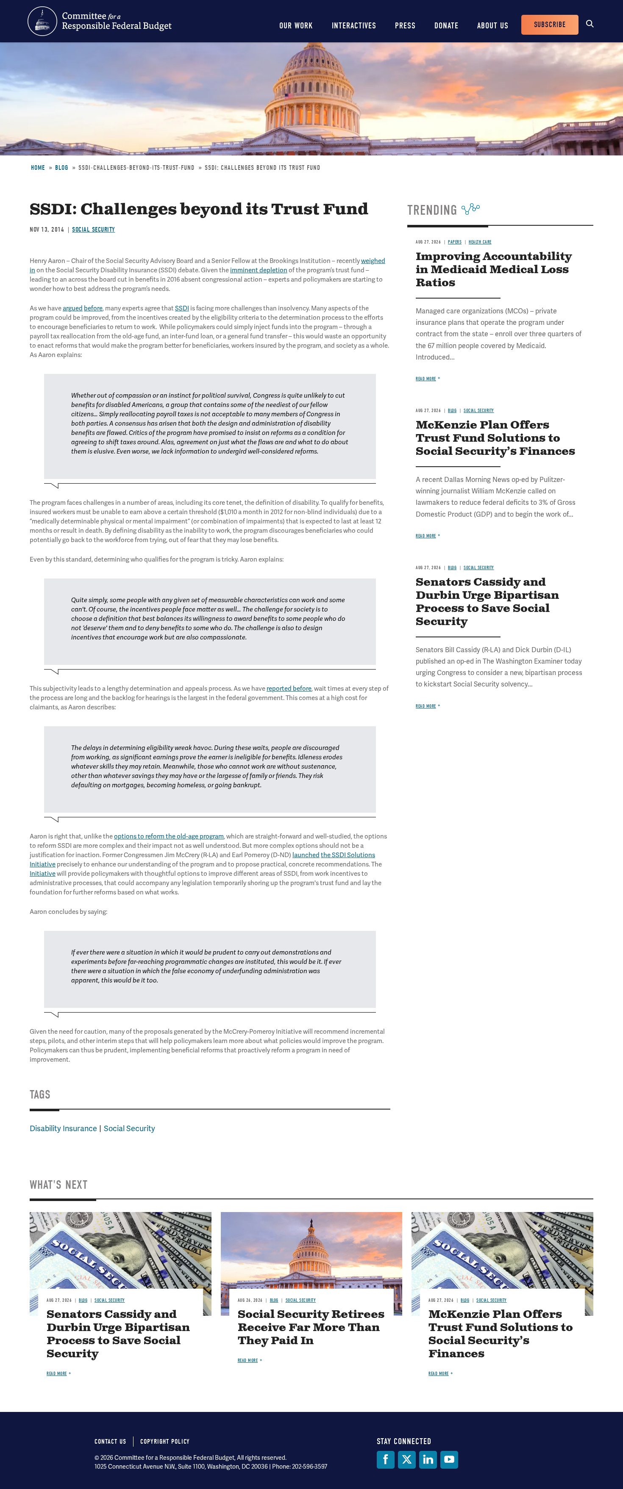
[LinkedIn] (428, 1460)
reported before (289, 688)
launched (306, 855)
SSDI (182, 308)
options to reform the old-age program (169, 836)
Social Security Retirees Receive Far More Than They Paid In (311, 1327)
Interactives (354, 25)
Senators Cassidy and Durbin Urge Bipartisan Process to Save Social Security (487, 602)
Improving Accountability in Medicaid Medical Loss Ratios (494, 270)
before (93, 308)
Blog (61, 168)
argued (73, 308)
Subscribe (550, 24)
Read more (426, 379)
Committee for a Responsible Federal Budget (100, 21)
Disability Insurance (63, 1128)
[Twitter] (407, 1460)
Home (38, 168)
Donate (446, 25)
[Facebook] (386, 1460)
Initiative (43, 873)
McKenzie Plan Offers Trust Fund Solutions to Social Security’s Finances (495, 438)
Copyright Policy (165, 1441)
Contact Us (110, 1441)
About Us (493, 25)
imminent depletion (258, 270)
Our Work (296, 25)
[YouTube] (449, 1460)
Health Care (480, 242)
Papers (455, 242)
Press (405, 25)
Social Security (93, 229)
